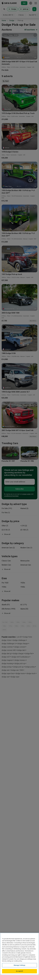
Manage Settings (19, 965)
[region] (19, 954)
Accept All (19, 971)
